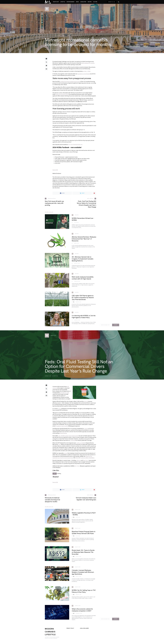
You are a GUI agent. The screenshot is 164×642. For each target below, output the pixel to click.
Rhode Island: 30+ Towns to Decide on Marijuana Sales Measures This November (83, 552)
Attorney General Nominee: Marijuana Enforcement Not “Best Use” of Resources (84, 239)
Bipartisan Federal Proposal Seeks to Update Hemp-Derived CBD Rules (83, 532)
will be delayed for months (88, 63)
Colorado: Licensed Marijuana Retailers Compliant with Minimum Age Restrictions (83, 572)
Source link (55, 170)
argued (65, 453)
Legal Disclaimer (84, 628)
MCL (73, 517)
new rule (86, 401)
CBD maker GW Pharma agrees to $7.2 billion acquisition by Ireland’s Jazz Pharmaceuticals (83, 297)
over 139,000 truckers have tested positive (68, 435)
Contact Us (110, 1)
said (59, 444)
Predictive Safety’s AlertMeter (87, 457)
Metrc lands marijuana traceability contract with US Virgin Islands (82, 278)
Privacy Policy (70, 628)
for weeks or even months (61, 426)
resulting (72, 440)
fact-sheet (77, 466)
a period (86, 428)
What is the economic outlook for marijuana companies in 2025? (82, 610)
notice (59, 408)
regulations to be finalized (83, 74)
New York (85, 460)
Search (115, 324)
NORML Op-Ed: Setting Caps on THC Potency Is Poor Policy (84, 591)
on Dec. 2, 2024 (86, 71)
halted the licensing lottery (62, 94)
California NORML (81, 443)
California (78, 460)
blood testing (63, 433)
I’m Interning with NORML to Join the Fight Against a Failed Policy (83, 317)
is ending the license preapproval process (70, 81)
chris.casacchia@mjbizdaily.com (75, 144)
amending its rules (64, 392)
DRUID (77, 457)
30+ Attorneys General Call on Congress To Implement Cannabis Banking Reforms (82, 259)
